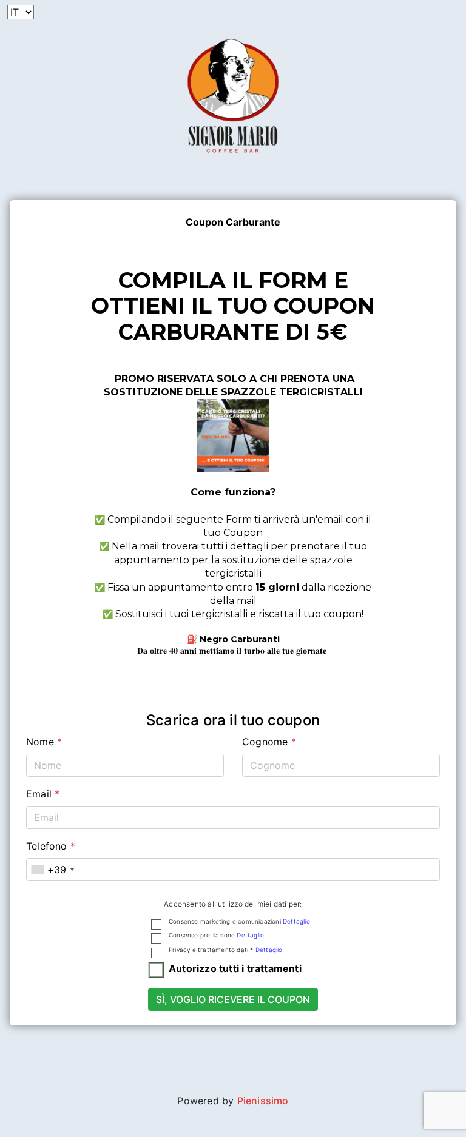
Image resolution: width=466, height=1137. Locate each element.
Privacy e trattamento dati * (226, 949)
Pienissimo (263, 1101)
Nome (44, 742)
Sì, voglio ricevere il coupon (233, 999)
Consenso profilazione (216, 935)
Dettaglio (296, 921)
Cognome (269, 742)
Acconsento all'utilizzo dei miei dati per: (233, 903)
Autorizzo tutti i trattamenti (235, 968)
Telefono (50, 846)
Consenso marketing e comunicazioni (239, 921)
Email (42, 794)
